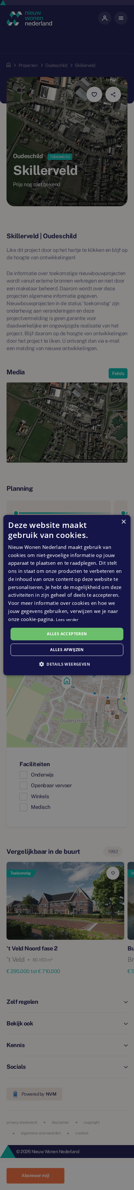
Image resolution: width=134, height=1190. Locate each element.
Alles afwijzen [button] (67, 649)
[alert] (67, 595)
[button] (67, 664)
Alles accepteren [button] (67, 634)
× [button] (123, 521)
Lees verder (67, 619)
